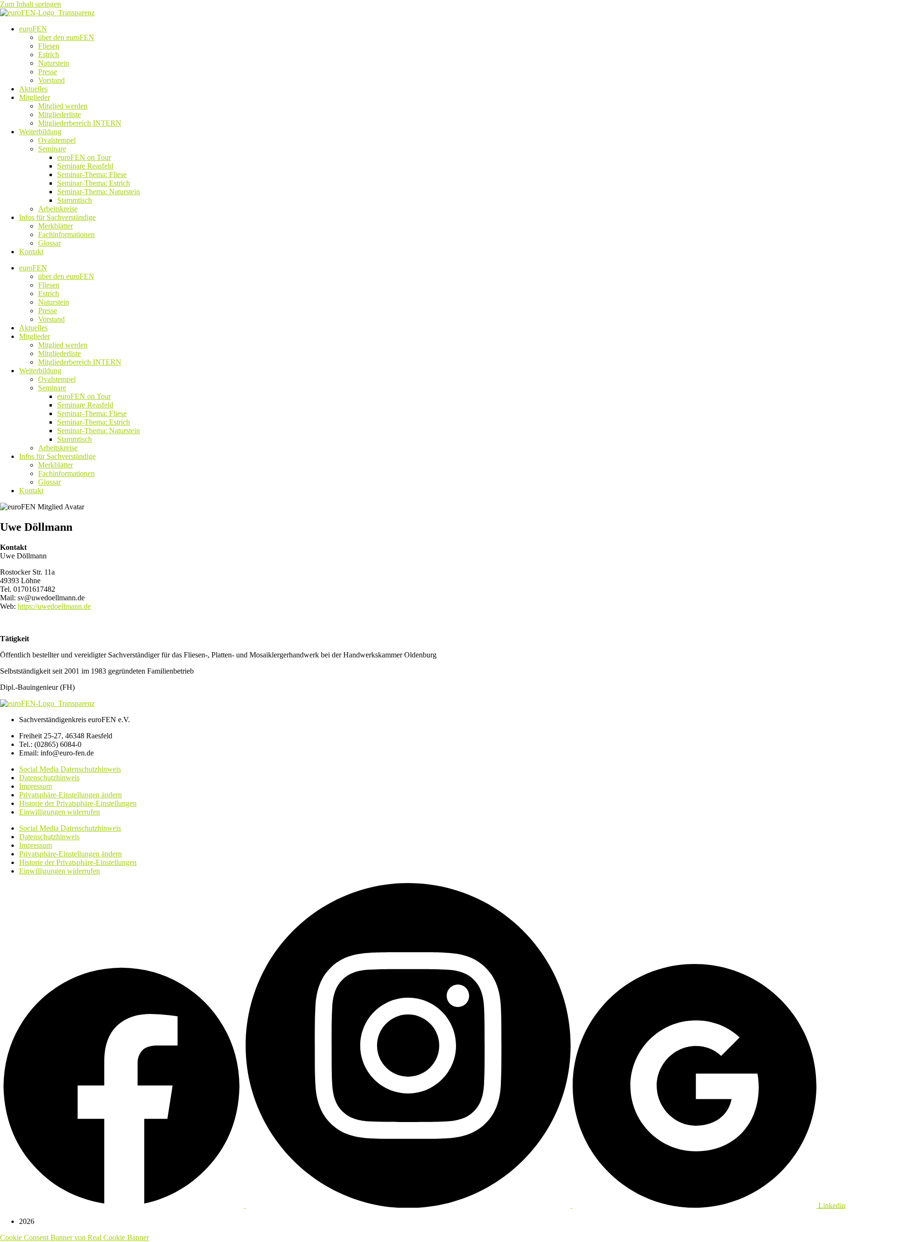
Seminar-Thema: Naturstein (98, 192)
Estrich (48, 54)
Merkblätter (55, 226)
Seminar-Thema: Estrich (93, 183)
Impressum (35, 786)
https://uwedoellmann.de (54, 606)
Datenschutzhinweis (49, 778)
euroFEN (33, 29)
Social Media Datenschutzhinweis (70, 769)
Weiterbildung (40, 132)
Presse (47, 72)
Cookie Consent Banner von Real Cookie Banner (74, 1237)
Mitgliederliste (59, 114)
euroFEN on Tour (84, 157)
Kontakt (31, 252)
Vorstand (51, 80)
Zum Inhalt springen (30, 4)
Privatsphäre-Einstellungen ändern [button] (70, 795)
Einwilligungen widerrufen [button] (59, 812)
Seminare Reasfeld (85, 166)
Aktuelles (33, 89)
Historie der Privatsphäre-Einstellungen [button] (78, 803)
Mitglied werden (63, 106)
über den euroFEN (66, 37)
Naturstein (53, 63)
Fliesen (49, 46)
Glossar (49, 243)
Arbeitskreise (58, 209)
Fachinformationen (66, 234)
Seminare (52, 149)
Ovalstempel (57, 140)
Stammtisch (74, 200)
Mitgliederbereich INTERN (79, 123)
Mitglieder (34, 97)
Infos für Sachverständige (57, 217)
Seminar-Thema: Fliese (92, 174)
